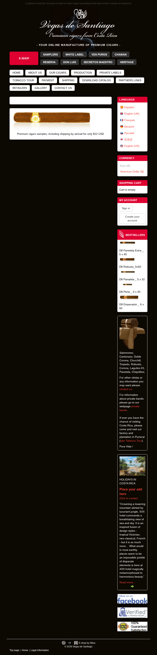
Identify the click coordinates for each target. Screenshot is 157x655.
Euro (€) (125, 165)
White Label (74, 54)
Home (16, 72)
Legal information (40, 650)
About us (35, 72)
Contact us (63, 87)
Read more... (127, 582)
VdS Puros (99, 54)
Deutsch (129, 126)
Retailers (19, 87)
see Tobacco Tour (131, 440)
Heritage (127, 62)
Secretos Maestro (98, 62)
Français (129, 120)
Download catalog (96, 80)
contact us (125, 389)
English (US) (131, 145)
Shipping (68, 80)
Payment (48, 80)
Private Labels (110, 72)
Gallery (41, 87)
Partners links (130, 80)
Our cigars (57, 72)
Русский (129, 133)
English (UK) (131, 113)
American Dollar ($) (132, 171)
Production (83, 72)
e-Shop (24, 58)
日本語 (128, 139)
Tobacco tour (23, 80)
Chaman (121, 54)
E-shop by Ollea (87, 643)
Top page (14, 650)
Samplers (50, 54)
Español (129, 107)
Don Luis (69, 62)
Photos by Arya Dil (70, 643)
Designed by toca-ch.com (63, 643)
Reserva (49, 62)
